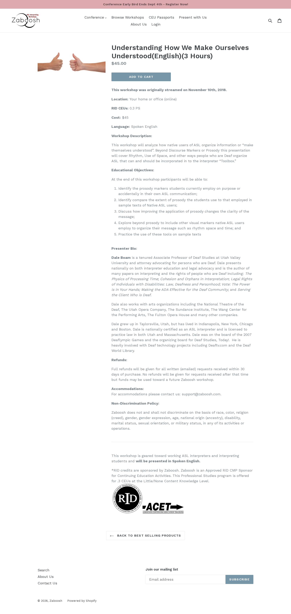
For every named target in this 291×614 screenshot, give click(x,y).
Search (43, 570)
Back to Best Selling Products (148, 535)
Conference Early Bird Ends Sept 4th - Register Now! (145, 4)
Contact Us (47, 583)
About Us (46, 576)
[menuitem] (95, 17)
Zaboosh (55, 601)
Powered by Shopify (82, 601)
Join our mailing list (162, 569)
